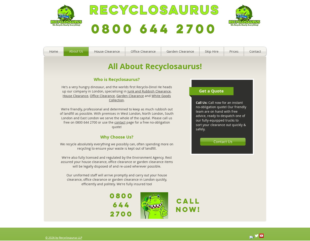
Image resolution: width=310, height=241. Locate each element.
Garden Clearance (130, 96)
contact (119, 122)
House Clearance (75, 96)
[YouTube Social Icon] (261, 236)
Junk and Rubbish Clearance (149, 91)
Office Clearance (102, 96)
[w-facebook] (251, 238)
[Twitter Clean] (256, 236)
